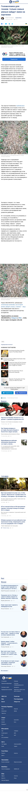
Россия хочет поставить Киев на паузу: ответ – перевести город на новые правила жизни (10, 633)
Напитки (16, 753)
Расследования (18, 699)
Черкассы (3, 713)
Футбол (3, 719)
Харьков (16, 708)
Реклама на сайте (5, 687)
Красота (3, 778)
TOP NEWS (4, 476)
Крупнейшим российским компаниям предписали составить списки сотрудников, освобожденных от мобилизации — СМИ (9, 442)
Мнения (3, 582)
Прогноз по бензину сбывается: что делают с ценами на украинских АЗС (12, 418)
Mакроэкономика (18, 762)
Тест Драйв (4, 744)
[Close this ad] (27, 790)
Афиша (2, 775)
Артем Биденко (5, 656)
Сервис (15, 746)
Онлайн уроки (4, 733)
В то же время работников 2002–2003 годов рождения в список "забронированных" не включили (10, 447)
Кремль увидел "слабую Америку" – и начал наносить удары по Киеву (9, 643)
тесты (3, 341)
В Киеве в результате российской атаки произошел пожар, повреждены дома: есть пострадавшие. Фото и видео (13, 521)
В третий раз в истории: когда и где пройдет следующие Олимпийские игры (10, 662)
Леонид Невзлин (5, 647)
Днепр (15, 711)
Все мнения (4, 670)
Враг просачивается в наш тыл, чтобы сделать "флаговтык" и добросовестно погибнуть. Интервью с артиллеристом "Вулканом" (13, 494)
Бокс (15, 722)
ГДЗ (2, 730)
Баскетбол (16, 719)
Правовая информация (6, 683)
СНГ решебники (4, 737)
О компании (4, 681)
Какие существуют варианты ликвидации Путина (9, 605)
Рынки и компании (5, 762)
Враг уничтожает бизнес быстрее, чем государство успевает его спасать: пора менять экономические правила (10, 653)
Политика (16, 696)
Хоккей (3, 722)
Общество (17, 701)
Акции (2, 746)
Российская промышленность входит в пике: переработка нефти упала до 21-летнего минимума (9, 587)
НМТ (15, 735)
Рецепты (3, 753)
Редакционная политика (6, 344)
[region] (14, 94)
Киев (2, 708)
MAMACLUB (16, 768)
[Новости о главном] (3, 398)
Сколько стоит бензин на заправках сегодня (11, 421)
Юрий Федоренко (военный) (8, 590)
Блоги (3, 701)
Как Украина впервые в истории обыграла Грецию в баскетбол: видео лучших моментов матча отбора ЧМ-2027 (10, 430)
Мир (2, 699)
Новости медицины (5, 768)
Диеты (2, 755)
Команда (16, 681)
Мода (15, 778)
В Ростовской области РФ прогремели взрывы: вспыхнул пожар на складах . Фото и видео (13, 508)
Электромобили (17, 744)
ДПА (15, 733)
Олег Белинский (5, 637)
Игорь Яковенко (5, 608)
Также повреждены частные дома (9, 525)
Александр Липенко (6, 666)
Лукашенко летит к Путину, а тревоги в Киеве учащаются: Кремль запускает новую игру (9, 597)
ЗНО (2, 735)
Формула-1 (3, 724)
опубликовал (20, 106)
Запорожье (3, 711)
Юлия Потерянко (9, 17)
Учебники (16, 730)
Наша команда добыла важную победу (10, 434)
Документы (16, 687)
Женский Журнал (5, 780)
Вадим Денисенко (5, 600)
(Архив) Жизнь (18, 17)
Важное (3, 401)
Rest (2, 578)
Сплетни (16, 775)
